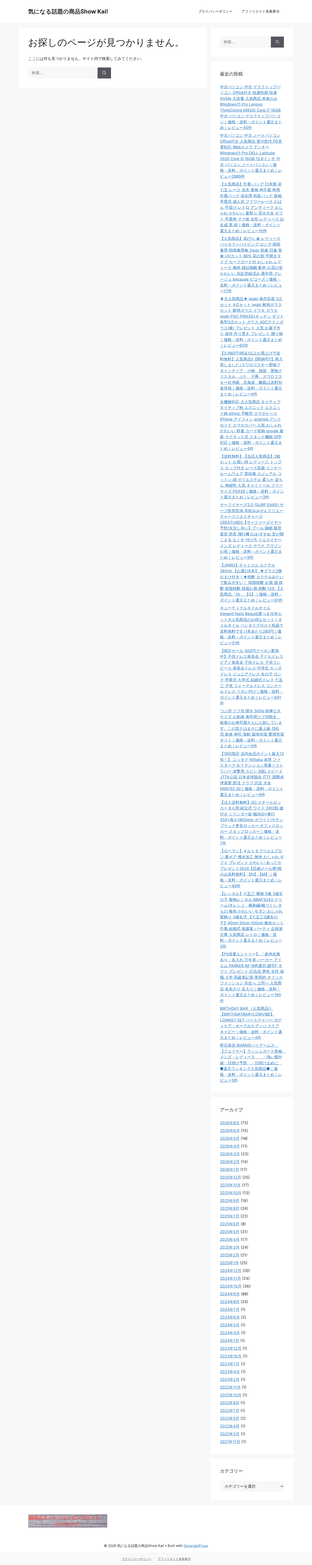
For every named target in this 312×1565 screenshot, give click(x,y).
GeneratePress (196, 1545)
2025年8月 (229, 1208)
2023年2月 (230, 1379)
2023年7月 (230, 1364)
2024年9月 (230, 1294)
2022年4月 (230, 1426)
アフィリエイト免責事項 (260, 11)
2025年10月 (230, 1193)
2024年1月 (229, 1340)
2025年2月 (229, 1255)
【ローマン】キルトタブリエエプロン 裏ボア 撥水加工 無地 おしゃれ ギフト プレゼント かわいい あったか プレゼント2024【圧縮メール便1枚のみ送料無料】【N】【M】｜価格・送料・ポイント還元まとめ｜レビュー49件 (252, 868)
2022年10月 (230, 1395)
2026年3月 (230, 1154)
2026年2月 (230, 1161)
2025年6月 (230, 1224)
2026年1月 (229, 1169)
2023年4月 (230, 1371)
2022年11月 (230, 1387)
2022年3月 (230, 1434)
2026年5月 (230, 1138)
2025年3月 (230, 1247)
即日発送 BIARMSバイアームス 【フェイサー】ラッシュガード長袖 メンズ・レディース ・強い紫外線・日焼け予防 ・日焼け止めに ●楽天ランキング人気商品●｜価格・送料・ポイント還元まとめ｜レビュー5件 (253, 1063)
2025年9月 (230, 1200)
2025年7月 (229, 1216)
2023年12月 (230, 1348)
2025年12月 (230, 1177)
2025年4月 (230, 1239)
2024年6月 (230, 1317)
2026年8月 (230, 1123)
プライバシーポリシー (215, 11)
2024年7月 (230, 1309)
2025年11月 (230, 1185)
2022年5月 (229, 1418)
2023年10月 (231, 1356)
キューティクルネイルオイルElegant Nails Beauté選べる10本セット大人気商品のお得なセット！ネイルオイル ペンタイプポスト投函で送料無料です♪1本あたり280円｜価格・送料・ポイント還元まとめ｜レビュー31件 (251, 625)
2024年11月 (230, 1278)
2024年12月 (230, 1270)
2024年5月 (230, 1325)
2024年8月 (230, 1301)
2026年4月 (230, 1146)
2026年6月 (230, 1130)
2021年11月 (230, 1441)
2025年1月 (229, 1263)
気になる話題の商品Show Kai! (68, 11)
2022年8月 (229, 1403)
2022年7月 (229, 1410)
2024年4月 (230, 1333)
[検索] (104, 72)
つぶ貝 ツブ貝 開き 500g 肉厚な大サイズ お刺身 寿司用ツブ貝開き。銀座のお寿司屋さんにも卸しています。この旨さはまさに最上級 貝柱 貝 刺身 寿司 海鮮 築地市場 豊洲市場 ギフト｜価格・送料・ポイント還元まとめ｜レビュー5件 (252, 728)
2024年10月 (231, 1286)
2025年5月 (229, 1231)
